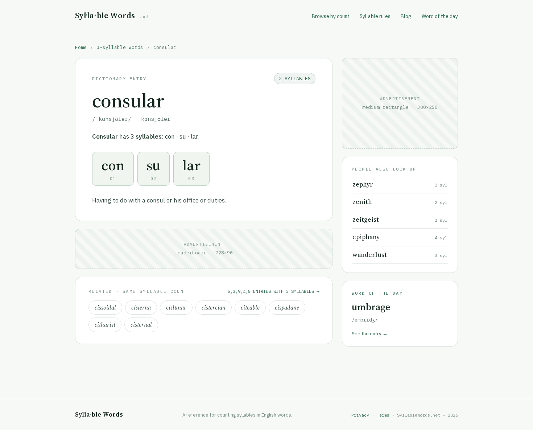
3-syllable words (120, 47)
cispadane (287, 307)
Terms (383, 415)
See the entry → (370, 333)
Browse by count (331, 16)
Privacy (360, 415)
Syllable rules (375, 16)
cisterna (141, 307)
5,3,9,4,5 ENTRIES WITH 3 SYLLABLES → (273, 291)
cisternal (141, 324)
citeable (250, 307)
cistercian (214, 307)
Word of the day (440, 16)
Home (81, 47)
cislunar (176, 307)
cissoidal (105, 307)
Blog (406, 16)
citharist (105, 324)
